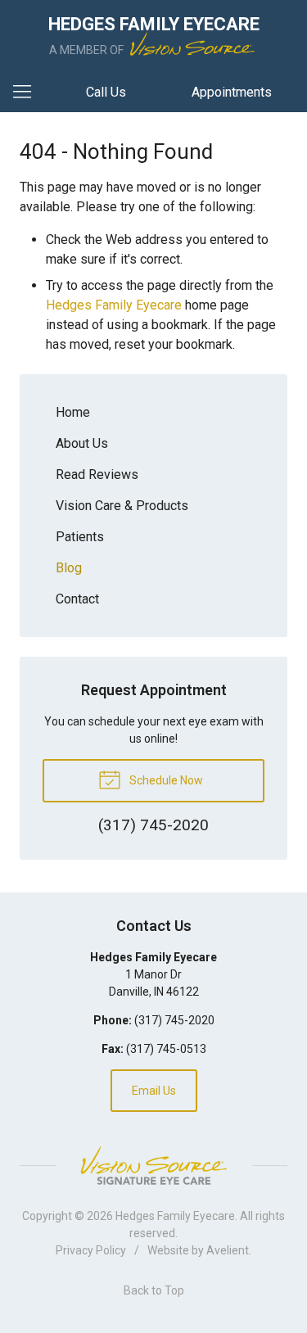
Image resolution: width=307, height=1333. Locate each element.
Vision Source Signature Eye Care (154, 1165)
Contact (77, 599)
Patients (80, 536)
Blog (69, 568)
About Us (82, 443)
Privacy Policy (91, 1250)
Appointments (232, 92)
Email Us (154, 1090)
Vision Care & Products (122, 505)
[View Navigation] (27, 92)
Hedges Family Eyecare (114, 305)
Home (73, 412)
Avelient (227, 1250)
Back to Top (154, 1290)
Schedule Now (165, 780)
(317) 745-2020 (174, 1020)
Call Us (106, 92)
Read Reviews (97, 474)
